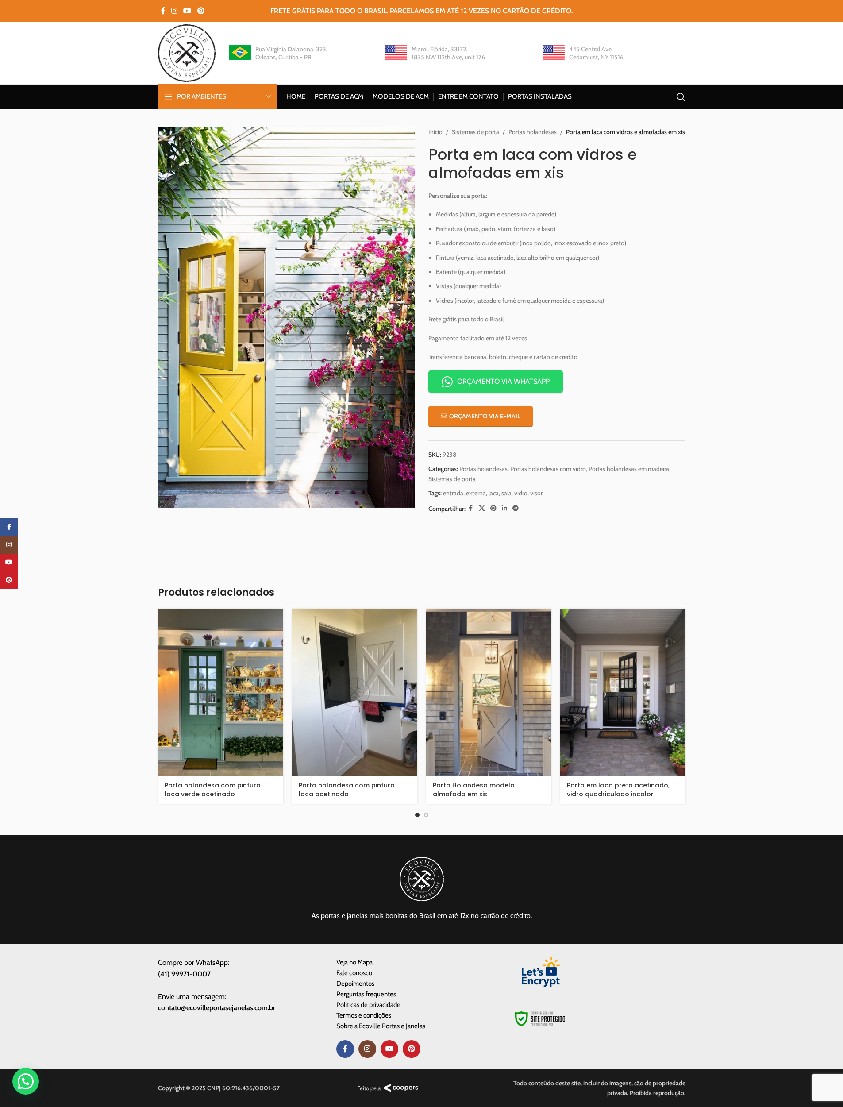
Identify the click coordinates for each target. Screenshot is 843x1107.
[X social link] (482, 508)
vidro (520, 493)
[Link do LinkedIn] (504, 508)
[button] (25, 1081)
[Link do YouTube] (187, 11)
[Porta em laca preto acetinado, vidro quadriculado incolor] (622, 692)
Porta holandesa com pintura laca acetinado (347, 789)
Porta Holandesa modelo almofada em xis (474, 789)
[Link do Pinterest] (200, 11)
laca (494, 493)
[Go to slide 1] (417, 815)
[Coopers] (401, 1088)
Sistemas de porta (475, 132)
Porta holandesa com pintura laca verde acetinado (213, 789)
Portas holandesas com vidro (548, 469)
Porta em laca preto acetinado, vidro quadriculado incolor (618, 789)
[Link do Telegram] (515, 508)
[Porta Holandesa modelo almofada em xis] (488, 692)
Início (435, 132)
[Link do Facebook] (163, 11)
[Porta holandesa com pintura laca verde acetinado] (220, 692)
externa (476, 493)
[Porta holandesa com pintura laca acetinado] (354, 692)
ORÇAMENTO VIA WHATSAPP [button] (503, 381)
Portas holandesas (532, 132)
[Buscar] (681, 97)
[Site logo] (187, 52)
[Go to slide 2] (426, 815)
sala (506, 493)
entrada (453, 493)
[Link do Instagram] (175, 11)
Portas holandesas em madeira (629, 469)
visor (536, 493)
